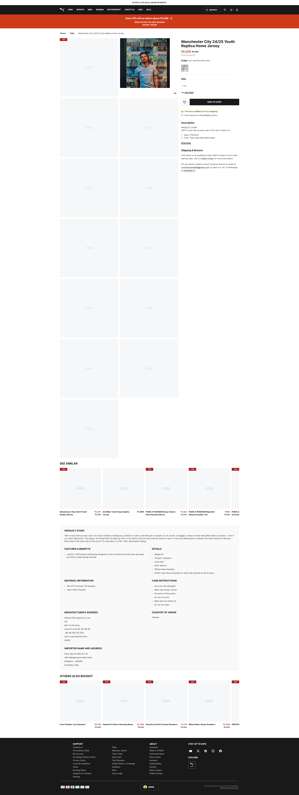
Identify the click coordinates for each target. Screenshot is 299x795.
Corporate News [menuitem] (157, 754)
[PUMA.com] (62, 9)
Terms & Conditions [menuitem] (81, 763)
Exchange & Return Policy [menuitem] (84, 757)
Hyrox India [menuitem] (117, 773)
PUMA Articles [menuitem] (156, 773)
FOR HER (153, 25)
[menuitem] (70, 10)
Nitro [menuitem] (114, 770)
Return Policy (208, 158)
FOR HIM (145, 25)
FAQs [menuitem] (114, 747)
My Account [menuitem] (78, 754)
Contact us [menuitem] (78, 747)
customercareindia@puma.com (195, 167)
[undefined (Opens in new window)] (192, 764)
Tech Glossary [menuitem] (118, 760)
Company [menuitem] (154, 747)
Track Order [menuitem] (117, 754)
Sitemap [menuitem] (76, 777)
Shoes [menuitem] (75, 767)
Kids (72, 33)
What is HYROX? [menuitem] (157, 750)
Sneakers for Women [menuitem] (82, 773)
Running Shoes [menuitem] (79, 770)
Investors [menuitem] (154, 760)
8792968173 (189, 171)
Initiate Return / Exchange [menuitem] (123, 763)
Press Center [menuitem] (155, 757)
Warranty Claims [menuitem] (119, 750)
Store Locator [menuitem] (156, 770)
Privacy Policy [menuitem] (79, 760)
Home (63, 33)
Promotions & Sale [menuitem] (81, 750)
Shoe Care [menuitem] (116, 757)
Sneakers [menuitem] (116, 767)
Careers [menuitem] (153, 767)
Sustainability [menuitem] (155, 763)
